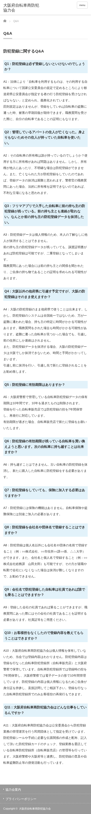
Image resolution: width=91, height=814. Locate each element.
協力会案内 (13, 789)
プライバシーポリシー (21, 799)
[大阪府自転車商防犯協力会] (21, 8)
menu (82, 5)
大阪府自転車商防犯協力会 (35, 808)
